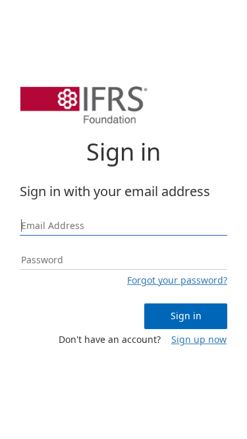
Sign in (186, 315)
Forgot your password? (177, 280)
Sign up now (199, 339)
